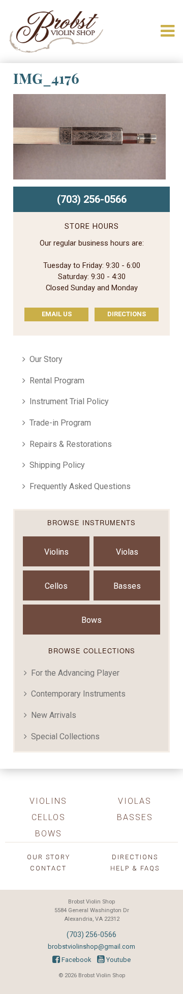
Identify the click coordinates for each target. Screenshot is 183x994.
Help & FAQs (135, 868)
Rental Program (56, 380)
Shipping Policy (57, 465)
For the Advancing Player (75, 673)
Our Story (46, 359)
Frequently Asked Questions (80, 486)
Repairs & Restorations (70, 444)
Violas (127, 552)
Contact (48, 868)
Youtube (118, 959)
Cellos (56, 586)
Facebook (75, 959)
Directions (126, 314)
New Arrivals (53, 715)
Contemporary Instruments (78, 694)
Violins (56, 552)
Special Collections (65, 736)
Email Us (57, 314)
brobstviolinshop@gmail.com (91, 946)
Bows (91, 620)
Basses (127, 586)
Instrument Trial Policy (69, 401)
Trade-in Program (60, 423)
